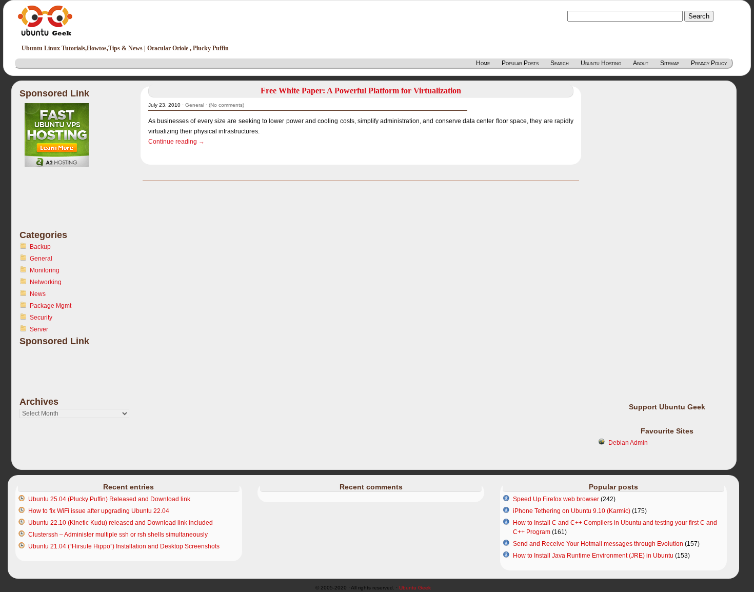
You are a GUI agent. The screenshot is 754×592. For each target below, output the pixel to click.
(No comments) (226, 105)
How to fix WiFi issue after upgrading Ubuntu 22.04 (98, 511)
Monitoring (44, 270)
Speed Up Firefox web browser (556, 499)
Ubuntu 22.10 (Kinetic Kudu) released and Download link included (120, 522)
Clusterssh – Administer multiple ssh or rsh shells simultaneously (118, 534)
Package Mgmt (50, 305)
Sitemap (669, 63)
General (41, 258)
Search (559, 63)
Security (41, 317)
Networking (46, 282)
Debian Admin (628, 442)
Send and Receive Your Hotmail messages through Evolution (598, 543)
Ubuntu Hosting (601, 63)
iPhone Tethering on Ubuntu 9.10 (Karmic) (571, 511)
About (640, 63)
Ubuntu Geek (415, 587)
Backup (40, 246)
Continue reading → (176, 141)
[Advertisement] (60, 205)
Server (39, 329)
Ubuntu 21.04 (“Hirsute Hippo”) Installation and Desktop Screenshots (124, 546)
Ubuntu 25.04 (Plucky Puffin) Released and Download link (109, 499)
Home (483, 63)
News (38, 294)
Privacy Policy (709, 63)
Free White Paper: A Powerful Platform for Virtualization (361, 90)
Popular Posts (520, 63)
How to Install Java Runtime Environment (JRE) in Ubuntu (593, 555)
